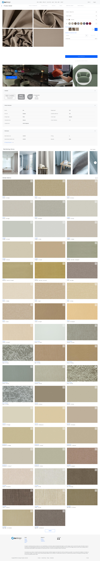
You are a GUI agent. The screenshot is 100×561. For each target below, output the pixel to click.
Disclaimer (52, 557)
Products (42, 540)
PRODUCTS (44, 2)
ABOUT (59, 2)
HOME (38, 2)
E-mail (87, 557)
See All (50, 530)
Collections (49, 2)
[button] (17, 19)
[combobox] (84, 12)
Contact (61, 2)
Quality (53, 2)
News (56, 2)
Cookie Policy (43, 557)
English (94, 2)
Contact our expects (11, 77)
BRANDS (40, 2)
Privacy (48, 557)
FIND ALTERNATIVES (81, 56)
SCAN (88, 2)
